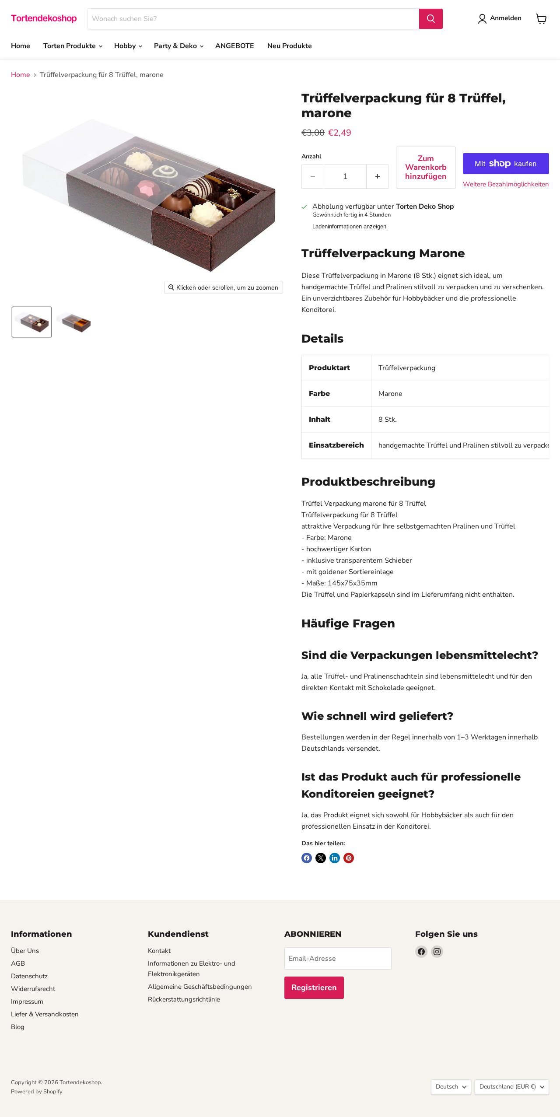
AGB (18, 963)
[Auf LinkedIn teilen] (334, 858)
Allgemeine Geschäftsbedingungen (200, 986)
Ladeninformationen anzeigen (349, 227)
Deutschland (508, 1086)
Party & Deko (176, 46)
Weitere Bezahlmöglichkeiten (506, 184)
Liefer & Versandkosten (45, 1014)
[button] (31, 322)
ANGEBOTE (234, 46)
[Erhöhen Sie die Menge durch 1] (378, 177)
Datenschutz (29, 976)
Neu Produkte (289, 46)
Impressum (27, 1001)
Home (20, 46)
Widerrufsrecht (33, 988)
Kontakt (159, 950)
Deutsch (447, 1086)
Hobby (125, 46)
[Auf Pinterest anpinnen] (348, 858)
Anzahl (311, 156)
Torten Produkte (70, 46)
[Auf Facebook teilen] (306, 858)
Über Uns (25, 950)
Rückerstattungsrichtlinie (184, 999)
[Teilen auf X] (320, 858)
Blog (17, 1026)
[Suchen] (431, 19)
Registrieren (314, 987)
